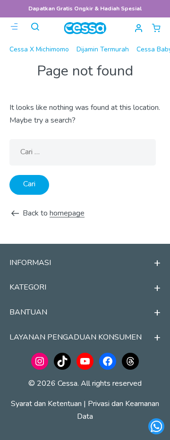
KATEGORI (27, 287)
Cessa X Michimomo (39, 49)
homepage (67, 213)
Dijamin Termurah (102, 49)
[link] (156, 28)
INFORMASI (30, 262)
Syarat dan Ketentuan (46, 403)
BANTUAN (28, 312)
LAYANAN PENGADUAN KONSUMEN (75, 337)
